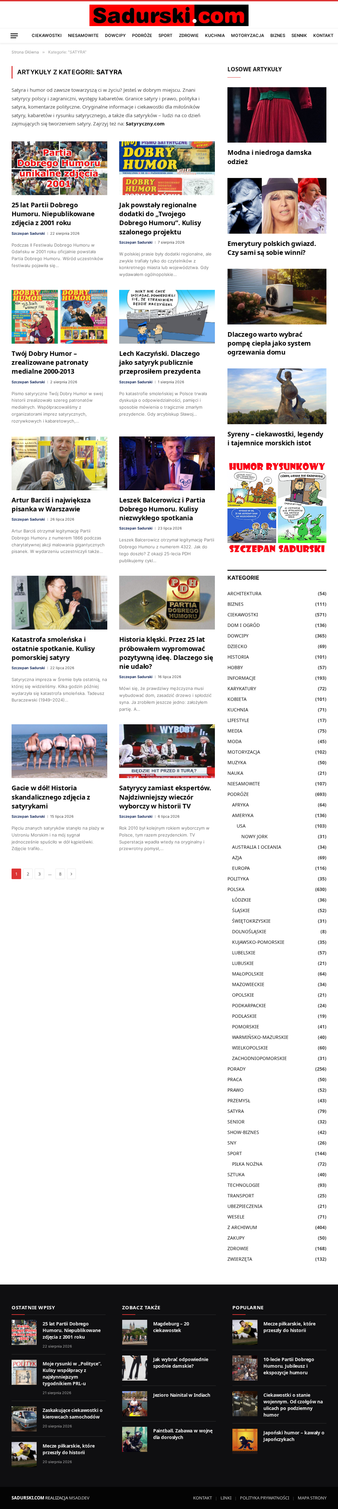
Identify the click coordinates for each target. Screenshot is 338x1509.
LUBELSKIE (243, 952)
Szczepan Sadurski (28, 233)
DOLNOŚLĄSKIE (249, 931)
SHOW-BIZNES (243, 1132)
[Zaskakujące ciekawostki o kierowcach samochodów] (24, 1418)
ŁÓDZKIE (241, 900)
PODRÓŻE (142, 35)
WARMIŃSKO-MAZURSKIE (260, 1037)
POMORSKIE (245, 1026)
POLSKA (236, 889)
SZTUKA (236, 1174)
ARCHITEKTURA (244, 593)
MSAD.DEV (79, 1498)
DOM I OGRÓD (243, 625)
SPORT (165, 35)
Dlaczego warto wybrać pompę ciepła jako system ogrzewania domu (269, 343)
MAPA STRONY (312, 1498)
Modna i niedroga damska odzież (269, 157)
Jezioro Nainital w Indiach (181, 1395)
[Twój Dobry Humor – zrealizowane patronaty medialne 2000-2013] (59, 317)
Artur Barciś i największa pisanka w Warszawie (51, 504)
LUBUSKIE (243, 963)
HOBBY (235, 667)
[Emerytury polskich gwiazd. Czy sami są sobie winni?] (276, 206)
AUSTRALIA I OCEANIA (256, 847)
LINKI (225, 1498)
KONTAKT (323, 35)
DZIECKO (237, 646)
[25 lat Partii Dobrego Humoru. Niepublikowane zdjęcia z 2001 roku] (59, 168)
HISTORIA (238, 657)
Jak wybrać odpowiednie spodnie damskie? (180, 1362)
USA (241, 826)
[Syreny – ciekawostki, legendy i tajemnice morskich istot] (276, 396)
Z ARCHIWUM (242, 1227)
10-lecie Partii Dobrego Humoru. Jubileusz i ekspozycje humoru (288, 1366)
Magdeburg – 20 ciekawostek (171, 1326)
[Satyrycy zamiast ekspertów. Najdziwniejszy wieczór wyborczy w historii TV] (167, 751)
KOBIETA (237, 699)
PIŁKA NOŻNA (247, 1164)
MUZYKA (236, 762)
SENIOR (236, 1121)
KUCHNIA (215, 35)
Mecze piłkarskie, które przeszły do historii (69, 1449)
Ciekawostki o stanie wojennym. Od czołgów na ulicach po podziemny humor (293, 1405)
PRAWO (235, 1090)
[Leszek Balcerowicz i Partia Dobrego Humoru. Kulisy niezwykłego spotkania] (167, 463)
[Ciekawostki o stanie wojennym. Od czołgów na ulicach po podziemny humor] (244, 1403)
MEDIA (234, 731)
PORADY (236, 1069)
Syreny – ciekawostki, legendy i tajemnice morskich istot (275, 438)
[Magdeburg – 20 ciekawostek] (134, 1332)
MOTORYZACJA (247, 35)
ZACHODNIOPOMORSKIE (259, 1058)
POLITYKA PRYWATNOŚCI (264, 1498)
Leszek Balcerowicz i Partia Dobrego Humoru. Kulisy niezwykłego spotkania (162, 509)
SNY (231, 1143)
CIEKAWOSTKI (47, 35)
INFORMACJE (241, 678)
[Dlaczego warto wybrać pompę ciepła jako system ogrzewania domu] (276, 297)
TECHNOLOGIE (243, 1185)
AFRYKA (240, 805)
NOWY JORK (254, 836)
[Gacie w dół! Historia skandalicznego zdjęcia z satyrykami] (59, 751)
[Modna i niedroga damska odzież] (276, 115)
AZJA (237, 857)
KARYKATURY (241, 688)
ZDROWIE (189, 35)
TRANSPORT (240, 1195)
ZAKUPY (236, 1238)
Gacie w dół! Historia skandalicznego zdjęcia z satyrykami (51, 796)
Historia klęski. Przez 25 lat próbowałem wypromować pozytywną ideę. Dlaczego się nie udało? (166, 653)
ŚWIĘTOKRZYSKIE (251, 921)
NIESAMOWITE (83, 35)
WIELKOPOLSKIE (250, 1048)
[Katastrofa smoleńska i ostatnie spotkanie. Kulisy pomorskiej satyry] (59, 603)
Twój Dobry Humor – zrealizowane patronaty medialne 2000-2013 (50, 362)
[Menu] (14, 35)
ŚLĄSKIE (241, 910)
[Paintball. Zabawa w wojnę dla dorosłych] (134, 1439)
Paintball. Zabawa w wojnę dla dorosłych (183, 1433)
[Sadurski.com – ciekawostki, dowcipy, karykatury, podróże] (168, 15)
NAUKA (235, 773)
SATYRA (235, 1111)
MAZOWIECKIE (248, 984)
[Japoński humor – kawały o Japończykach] (244, 1441)
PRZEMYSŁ (238, 1100)
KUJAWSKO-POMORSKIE (258, 942)
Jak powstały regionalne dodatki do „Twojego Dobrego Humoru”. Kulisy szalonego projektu (160, 218)
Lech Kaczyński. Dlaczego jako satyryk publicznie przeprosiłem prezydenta (159, 362)
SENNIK (299, 35)
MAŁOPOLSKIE (248, 974)
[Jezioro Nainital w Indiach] (134, 1403)
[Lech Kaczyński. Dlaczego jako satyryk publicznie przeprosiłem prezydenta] (167, 317)
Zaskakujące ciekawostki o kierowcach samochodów (73, 1413)
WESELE (236, 1217)
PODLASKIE (244, 1016)
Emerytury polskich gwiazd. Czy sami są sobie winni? (271, 248)
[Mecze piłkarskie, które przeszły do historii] (24, 1454)
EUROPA (241, 868)
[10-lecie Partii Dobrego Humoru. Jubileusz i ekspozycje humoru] (244, 1368)
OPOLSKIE (243, 995)
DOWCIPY (115, 35)
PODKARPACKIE (249, 1005)
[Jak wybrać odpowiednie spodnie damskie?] (134, 1368)
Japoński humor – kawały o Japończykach (293, 1435)
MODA (234, 741)
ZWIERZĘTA (239, 1259)
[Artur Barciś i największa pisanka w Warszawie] (59, 463)
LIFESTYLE (238, 720)
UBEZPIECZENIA (244, 1206)
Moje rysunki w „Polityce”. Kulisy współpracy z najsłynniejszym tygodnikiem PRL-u (72, 1373)
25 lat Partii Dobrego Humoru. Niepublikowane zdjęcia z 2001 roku (53, 213)
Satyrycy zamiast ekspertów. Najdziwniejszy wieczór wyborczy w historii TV (165, 796)
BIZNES (277, 35)
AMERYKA (243, 815)
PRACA (234, 1079)
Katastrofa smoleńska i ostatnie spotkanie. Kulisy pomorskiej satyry (53, 648)
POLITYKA (238, 878)
